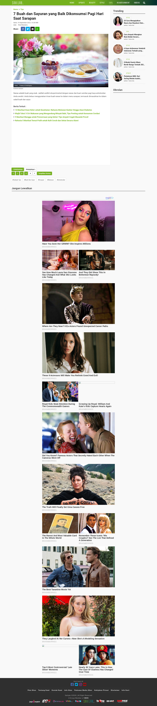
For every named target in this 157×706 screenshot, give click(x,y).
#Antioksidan (61, 180)
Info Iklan (68, 690)
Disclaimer (115, 690)
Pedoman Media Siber (83, 690)
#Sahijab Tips (16, 180)
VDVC (86, 698)
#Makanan (50, 180)
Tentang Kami (44, 690)
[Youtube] (84, 684)
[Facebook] (72, 684)
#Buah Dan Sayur (29, 180)
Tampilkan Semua (44, 173)
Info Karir (125, 690)
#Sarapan (41, 180)
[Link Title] (18, 2)
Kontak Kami (57, 690)
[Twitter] (76, 684)
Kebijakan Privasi (101, 690)
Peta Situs (32, 690)
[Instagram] (80, 684)
